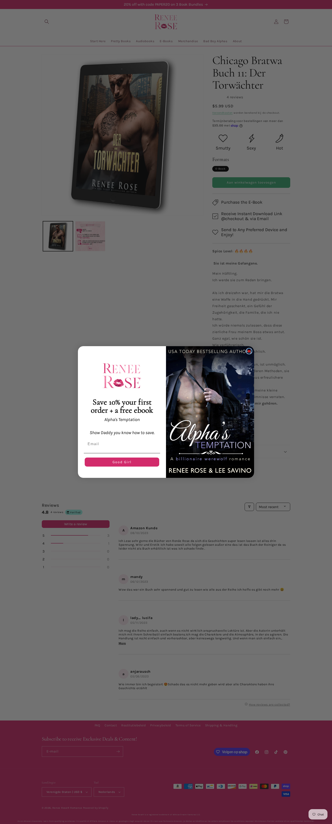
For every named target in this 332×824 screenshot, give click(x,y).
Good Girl (121, 462)
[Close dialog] (249, 351)
